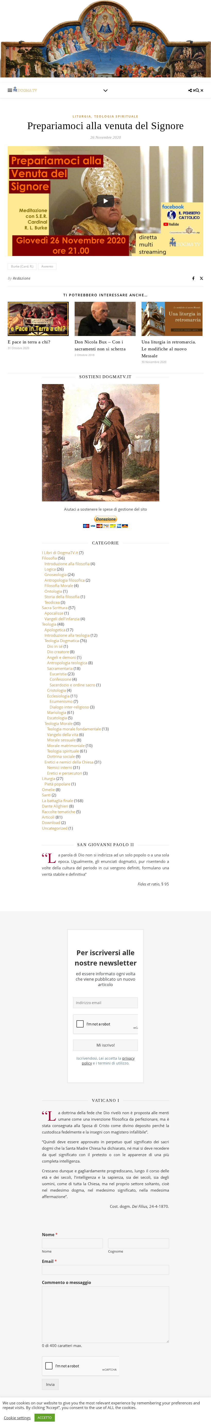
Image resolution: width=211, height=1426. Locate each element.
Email (49, 1261)
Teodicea (52, 602)
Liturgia (82, 116)
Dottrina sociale (61, 756)
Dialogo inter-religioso (69, 707)
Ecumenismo (61, 701)
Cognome (115, 1251)
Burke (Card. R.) (22, 266)
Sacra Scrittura (54, 607)
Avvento (47, 266)
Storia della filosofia (62, 596)
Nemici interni (59, 767)
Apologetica (55, 629)
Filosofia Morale (59, 585)
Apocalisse (54, 613)
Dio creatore (58, 651)
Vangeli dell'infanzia (62, 618)
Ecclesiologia (58, 695)
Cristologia (56, 690)
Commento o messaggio (66, 1282)
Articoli (48, 817)
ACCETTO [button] (45, 1417)
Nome (50, 1234)
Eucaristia (58, 673)
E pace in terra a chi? (29, 341)
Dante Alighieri (55, 806)
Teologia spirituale (116, 116)
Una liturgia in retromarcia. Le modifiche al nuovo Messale (169, 348)
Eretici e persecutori (64, 773)
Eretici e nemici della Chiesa (69, 762)
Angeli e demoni (61, 657)
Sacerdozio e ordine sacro (72, 684)
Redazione (22, 278)
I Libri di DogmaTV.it (60, 552)
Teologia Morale (59, 723)
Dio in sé (55, 646)
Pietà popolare (57, 783)
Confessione (60, 679)
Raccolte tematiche (58, 811)
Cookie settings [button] (17, 1417)
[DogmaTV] (25, 90)
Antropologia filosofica (65, 580)
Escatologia (57, 717)
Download (51, 822)
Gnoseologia (56, 574)
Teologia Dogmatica (62, 640)
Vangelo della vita (62, 734)
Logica (50, 569)
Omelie (48, 789)
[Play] (105, 201)
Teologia (49, 624)
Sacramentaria (60, 668)
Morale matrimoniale (66, 745)
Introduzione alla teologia (67, 635)
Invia (50, 1384)
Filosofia (49, 558)
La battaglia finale (57, 800)
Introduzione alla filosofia (67, 563)
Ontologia (53, 591)
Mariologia (56, 712)
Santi (46, 795)
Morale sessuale (61, 739)
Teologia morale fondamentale (74, 728)
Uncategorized (54, 828)
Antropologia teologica (67, 662)
